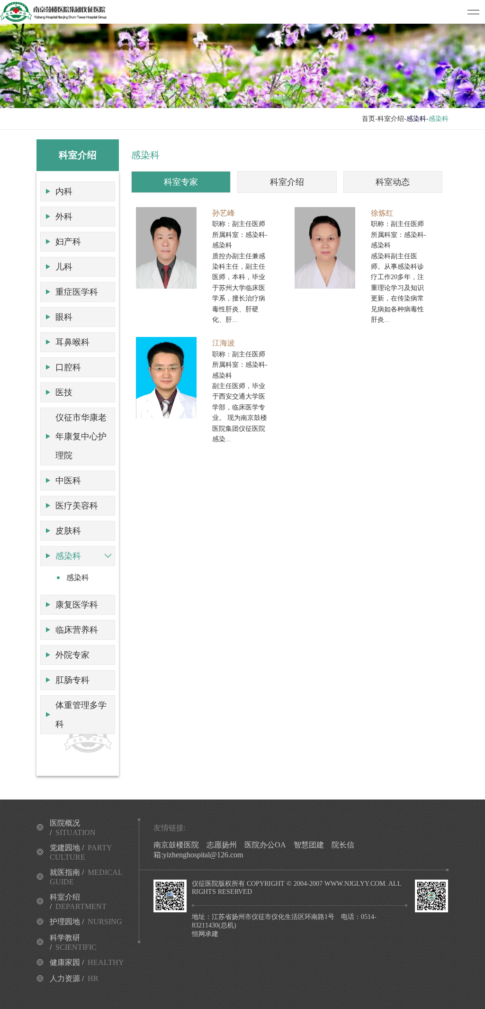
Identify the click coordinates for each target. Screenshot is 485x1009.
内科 (63, 191)
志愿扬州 (222, 845)
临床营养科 (76, 630)
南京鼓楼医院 (176, 845)
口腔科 (68, 367)
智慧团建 (309, 845)
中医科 (68, 480)
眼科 (63, 317)
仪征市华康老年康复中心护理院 (81, 436)
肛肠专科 (72, 680)
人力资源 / (74, 978)
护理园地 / (86, 922)
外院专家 (72, 655)
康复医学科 (76, 604)
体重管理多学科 (81, 714)
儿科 (63, 267)
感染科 (68, 556)
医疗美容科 (76, 505)
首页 (368, 118)
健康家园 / (87, 962)
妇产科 (68, 241)
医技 (63, 392)
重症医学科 (76, 292)
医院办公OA (265, 845)
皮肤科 (68, 531)
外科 (63, 216)
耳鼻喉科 (72, 342)
